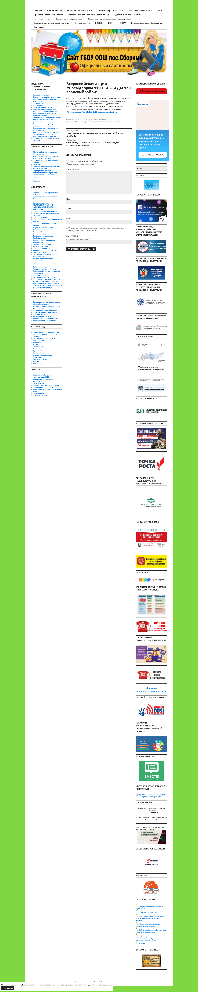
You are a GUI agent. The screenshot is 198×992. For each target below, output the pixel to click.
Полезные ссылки (40, 396)
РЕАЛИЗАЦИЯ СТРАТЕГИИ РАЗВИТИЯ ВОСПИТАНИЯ (43, 206)
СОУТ (123, 23)
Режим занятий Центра (42, 169)
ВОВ (75, 122)
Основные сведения (41, 95)
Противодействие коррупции (48, 15)
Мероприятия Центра (42, 171)
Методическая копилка (42, 265)
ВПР (160, 10)
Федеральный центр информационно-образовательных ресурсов (151, 931)
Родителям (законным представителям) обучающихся (46, 318)
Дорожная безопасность (43, 236)
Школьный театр (40, 217)
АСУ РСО (36, 195)
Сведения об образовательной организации (68, 10)
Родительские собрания (43, 228)
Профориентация (40, 238)
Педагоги (36, 164)
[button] (99, 114)
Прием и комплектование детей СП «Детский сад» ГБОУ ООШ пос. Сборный (47, 334)
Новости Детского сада (102, 120)
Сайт (68, 218)
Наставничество (42, 19)
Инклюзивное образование (68, 19)
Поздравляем (38, 394)
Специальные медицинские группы (51, 23)
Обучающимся (39, 314)
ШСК (109, 23)
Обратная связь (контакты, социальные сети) (44, 176)
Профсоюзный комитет (42, 375)
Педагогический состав (42, 107)
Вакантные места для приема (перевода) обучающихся (45, 125)
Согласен (8, 988)
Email (69, 208)
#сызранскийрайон (107, 112)
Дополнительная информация (45, 173)
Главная (38, 10)
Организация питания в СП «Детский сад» (89, 15)
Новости (36, 179)
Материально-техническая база (46, 167)
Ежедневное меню (40, 203)
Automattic (118, 982)
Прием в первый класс (109, 10)
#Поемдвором (73, 112)
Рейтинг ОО (38, 232)
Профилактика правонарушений (46, 263)
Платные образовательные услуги (47, 118)
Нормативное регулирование (45, 310)
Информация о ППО (41, 377)
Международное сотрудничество (46, 132)
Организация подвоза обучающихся (42, 256)
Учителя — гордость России (44, 269)
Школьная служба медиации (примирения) (109, 19)
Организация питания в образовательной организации (46, 135)
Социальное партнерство (43, 387)
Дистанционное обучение (128, 15)
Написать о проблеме (152, 155)
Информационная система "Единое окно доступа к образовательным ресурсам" (150, 918)
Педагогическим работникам (45, 312)
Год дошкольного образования (146, 23)
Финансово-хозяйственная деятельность (44, 121)
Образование (38, 103)
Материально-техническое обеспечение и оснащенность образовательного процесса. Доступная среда (45, 112)
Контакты (39, 27)
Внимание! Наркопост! (42, 244)
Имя (69, 199)
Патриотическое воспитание (109, 122)
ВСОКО (98, 23)
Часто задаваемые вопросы (44, 277)
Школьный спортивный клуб (45, 211)
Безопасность (38, 353)
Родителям (37, 357)
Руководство (38, 105)
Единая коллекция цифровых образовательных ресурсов (148, 925)
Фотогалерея (38, 363)
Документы (37, 101)
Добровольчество (40, 267)
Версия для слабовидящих (153, 91)
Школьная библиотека (42, 248)
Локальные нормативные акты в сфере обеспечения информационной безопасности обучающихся (46, 305)
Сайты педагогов (40, 253)
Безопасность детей (41, 234)
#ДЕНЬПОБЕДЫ (89, 112)
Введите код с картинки (77, 239)
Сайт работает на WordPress (86, 982)
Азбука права (38, 209)
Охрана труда (38, 383)
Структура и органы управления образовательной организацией (46, 98)
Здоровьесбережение (41, 351)
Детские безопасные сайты (44, 321)
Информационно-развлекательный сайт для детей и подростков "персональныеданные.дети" (150, 938)
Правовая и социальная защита (46, 385)
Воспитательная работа (42, 230)
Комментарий (73, 169)
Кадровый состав (40, 349)
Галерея (36, 181)
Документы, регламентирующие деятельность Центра (46, 157)
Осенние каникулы (41, 275)
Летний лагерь (82, 23)
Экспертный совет (40, 246)
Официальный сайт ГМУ (148, 912)
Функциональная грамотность (45, 250)
